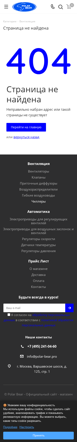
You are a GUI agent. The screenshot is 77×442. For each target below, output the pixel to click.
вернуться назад (26, 137)
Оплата (38, 281)
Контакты (38, 287)
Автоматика (38, 211)
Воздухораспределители (38, 189)
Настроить (26, 427)
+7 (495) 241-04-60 (41, 346)
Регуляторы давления (38, 251)
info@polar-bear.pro (42, 356)
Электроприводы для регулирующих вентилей (38, 221)
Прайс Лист (38, 261)
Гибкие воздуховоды (38, 195)
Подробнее (10, 427)
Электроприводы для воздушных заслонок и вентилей (38, 231)
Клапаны (39, 177)
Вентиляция (39, 163)
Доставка (38, 274)
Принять (38, 435)
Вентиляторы (38, 171)
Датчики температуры (38, 245)
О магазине (38, 268)
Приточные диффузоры (38, 183)
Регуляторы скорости (38, 239)
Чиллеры (38, 201)
